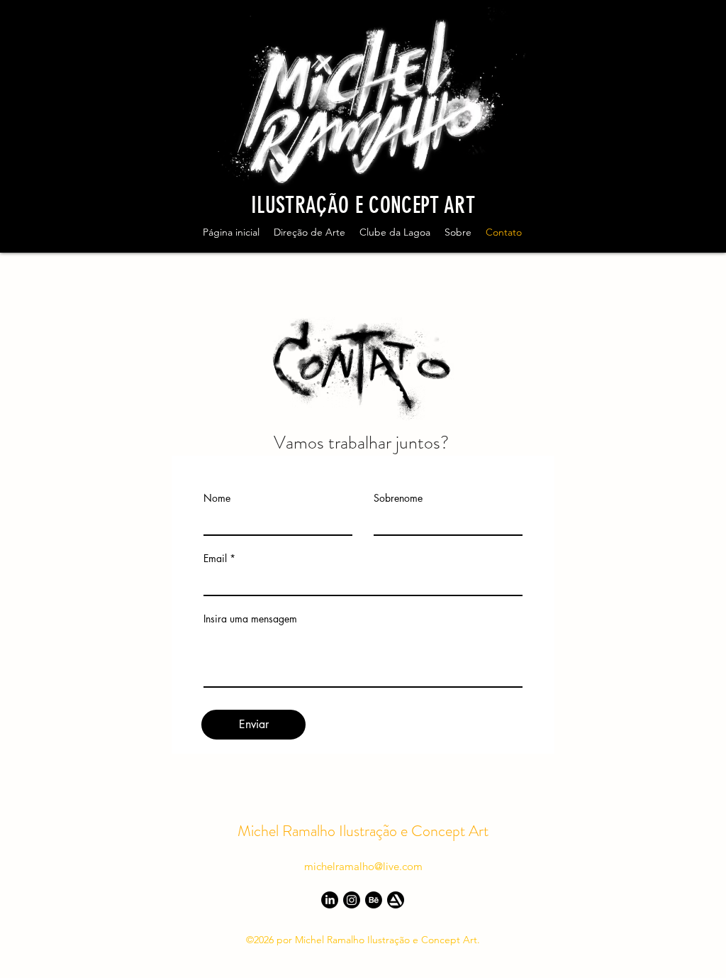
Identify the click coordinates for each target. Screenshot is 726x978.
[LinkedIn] (329, 899)
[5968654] (395, 899)
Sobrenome (398, 498)
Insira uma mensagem (250, 619)
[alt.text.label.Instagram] (689, 240)
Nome (216, 498)
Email (215, 559)
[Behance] (373, 899)
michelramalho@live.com (363, 866)
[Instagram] (351, 899)
